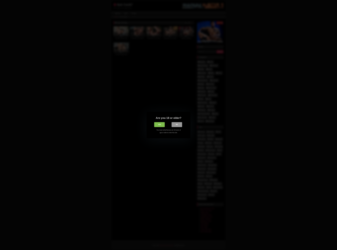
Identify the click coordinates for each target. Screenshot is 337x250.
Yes (159, 124)
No (177, 124)
